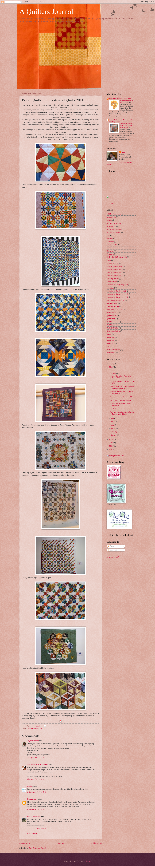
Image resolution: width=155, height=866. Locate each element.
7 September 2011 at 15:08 (36, 829)
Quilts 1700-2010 (112, 328)
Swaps (109, 334)
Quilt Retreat (111, 319)
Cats (108, 235)
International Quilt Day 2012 (116, 291)
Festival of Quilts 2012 (114, 276)
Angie (29, 786)
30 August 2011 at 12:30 (35, 758)
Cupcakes (110, 251)
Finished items (112, 282)
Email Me (110, 203)
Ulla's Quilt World (34, 816)
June (113, 422)
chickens (110, 239)
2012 (111, 364)
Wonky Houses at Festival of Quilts (122, 397)
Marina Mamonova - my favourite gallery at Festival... (122, 387)
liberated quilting (112, 303)
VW (108, 346)
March (113, 428)
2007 (111, 449)
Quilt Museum (111, 316)
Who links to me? (113, 557)
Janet (123, 152)
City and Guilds (112, 245)
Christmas (110, 242)
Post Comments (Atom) (37, 848)
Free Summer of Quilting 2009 (117, 285)
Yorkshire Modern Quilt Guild (120, 98)
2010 (111, 439)
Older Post (96, 843)
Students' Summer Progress (120, 409)
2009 (111, 443)
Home (61, 843)
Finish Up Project (113, 279)
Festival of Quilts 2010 (114, 269)
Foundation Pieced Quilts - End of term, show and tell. (126, 125)
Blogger (88, 861)
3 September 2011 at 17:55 (36, 792)
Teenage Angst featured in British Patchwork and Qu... (122, 413)
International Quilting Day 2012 (117, 297)
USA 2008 (110, 337)
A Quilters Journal (46, 11)
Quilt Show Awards (113, 322)
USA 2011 (110, 343)
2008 (111, 446)
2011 (111, 367)
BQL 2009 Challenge (114, 229)
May (112, 425)
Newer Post (25, 843)
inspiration (110, 288)
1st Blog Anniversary (114, 214)
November (115, 370)
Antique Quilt (111, 217)
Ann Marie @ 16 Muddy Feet (37, 764)
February (114, 432)
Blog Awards (111, 226)
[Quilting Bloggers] (115, 456)
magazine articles (113, 306)
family (109, 260)
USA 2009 (110, 340)
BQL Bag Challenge (113, 232)
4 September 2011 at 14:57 (36, 809)
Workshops (110, 353)
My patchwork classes (114, 309)
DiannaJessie (32, 799)
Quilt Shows (111, 325)
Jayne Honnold (33, 741)
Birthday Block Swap (114, 223)
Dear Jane (110, 254)
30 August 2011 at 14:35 (35, 779)
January (114, 435)
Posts (111, 546)
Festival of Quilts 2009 (114, 266)
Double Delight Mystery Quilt (117, 257)
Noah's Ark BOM (112, 312)
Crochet (109, 248)
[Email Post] (44, 726)
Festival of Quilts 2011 (35, 728)
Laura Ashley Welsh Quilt (115, 300)
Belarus (109, 220)
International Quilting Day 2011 (117, 294)
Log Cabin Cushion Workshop (120, 400)
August (113, 373)
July (112, 418)
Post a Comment (31, 833)
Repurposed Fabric (113, 331)
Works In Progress (113, 350)
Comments (113, 550)
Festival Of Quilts (113, 263)
